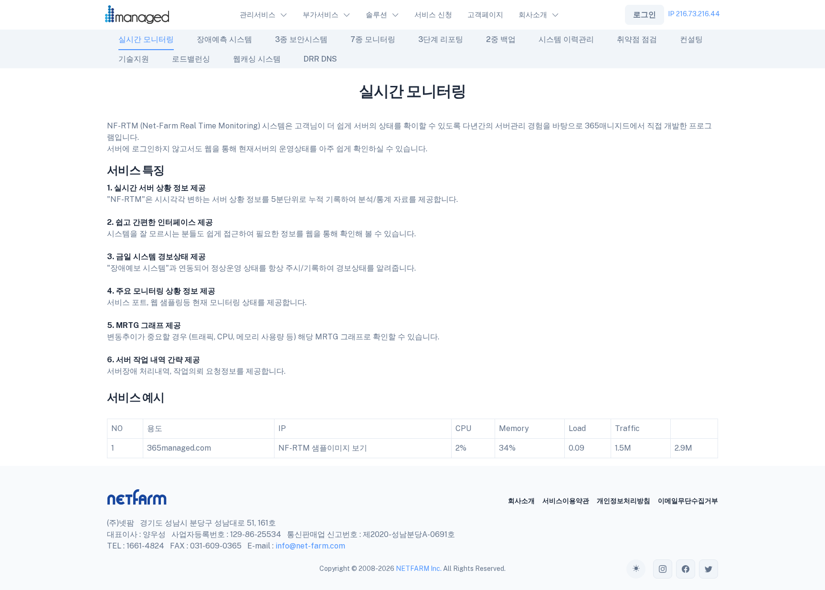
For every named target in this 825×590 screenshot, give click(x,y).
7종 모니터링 (372, 39)
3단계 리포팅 (440, 39)
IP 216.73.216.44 (694, 14)
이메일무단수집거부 (688, 501)
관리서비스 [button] (257, 15)
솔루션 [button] (376, 15)
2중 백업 (501, 39)
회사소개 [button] (532, 15)
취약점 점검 (637, 39)
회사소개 (521, 501)
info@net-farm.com (310, 545)
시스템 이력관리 (566, 39)
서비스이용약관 (565, 501)
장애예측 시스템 (224, 39)
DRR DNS (320, 58)
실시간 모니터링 (146, 39)
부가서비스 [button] (320, 15)
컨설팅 (691, 39)
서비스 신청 (433, 15)
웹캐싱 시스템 (257, 58)
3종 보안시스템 (301, 39)
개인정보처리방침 (623, 501)
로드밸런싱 (191, 58)
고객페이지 (485, 15)
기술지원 (133, 58)
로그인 (644, 14)
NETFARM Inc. (419, 568)
